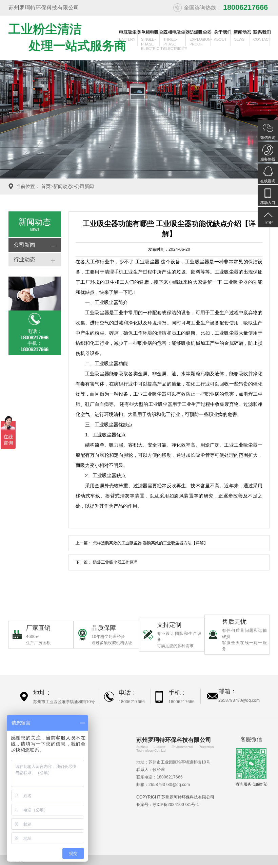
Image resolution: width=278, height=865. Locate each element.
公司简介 (74, 752)
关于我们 (223, 36)
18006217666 (132, 701)
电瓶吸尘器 (129, 36)
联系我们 (262, 36)
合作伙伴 (74, 776)
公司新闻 (84, 186)
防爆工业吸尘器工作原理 (115, 562)
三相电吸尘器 (175, 38)
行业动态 (24, 259)
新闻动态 (242, 36)
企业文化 (74, 760)
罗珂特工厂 (76, 768)
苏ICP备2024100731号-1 (176, 804)
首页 (46, 186)
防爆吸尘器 (201, 38)
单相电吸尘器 (151, 38)
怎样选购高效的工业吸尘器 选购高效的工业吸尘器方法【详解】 (150, 543)
